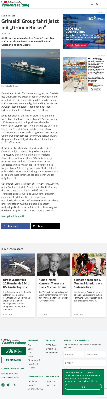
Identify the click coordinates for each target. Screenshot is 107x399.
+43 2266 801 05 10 (10, 377)
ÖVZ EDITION (52, 349)
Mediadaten (13, 360)
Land (30, 349)
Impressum (51, 385)
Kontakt (31, 385)
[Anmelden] (92, 4)
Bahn (30, 356)
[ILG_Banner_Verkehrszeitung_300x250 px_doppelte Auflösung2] (84, 31)
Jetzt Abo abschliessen (13, 351)
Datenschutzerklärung (88, 381)
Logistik (5, 15)
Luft (30, 352)
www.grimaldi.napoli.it (13, 216)
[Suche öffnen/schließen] (97, 4)
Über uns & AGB (35, 388)
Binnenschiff (34, 360)
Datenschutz (52, 381)
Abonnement (52, 352)
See (13, 15)
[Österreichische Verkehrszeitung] (15, 4)
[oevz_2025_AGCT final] (84, 74)
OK (83, 386)
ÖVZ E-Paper (52, 345)
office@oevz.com (9, 373)
